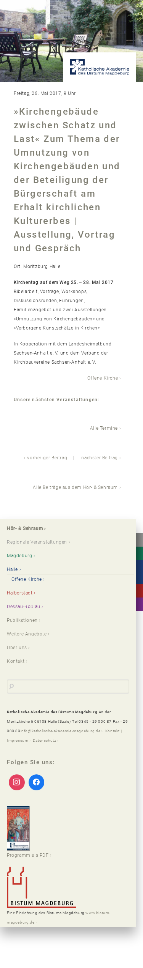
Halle (12, 569)
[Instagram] (17, 782)
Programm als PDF (28, 855)
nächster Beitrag (99, 457)
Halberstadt (20, 593)
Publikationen (22, 620)
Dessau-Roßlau (23, 606)
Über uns (17, 647)
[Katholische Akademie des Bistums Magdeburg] (99, 67)
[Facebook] (37, 782)
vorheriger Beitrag (47, 457)
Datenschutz (44, 740)
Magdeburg (19, 555)
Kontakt (15, 661)
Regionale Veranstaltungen (37, 542)
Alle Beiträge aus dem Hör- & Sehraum (75, 487)
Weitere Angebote (27, 634)
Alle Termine (104, 428)
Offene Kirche (102, 378)
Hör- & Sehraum (25, 528)
